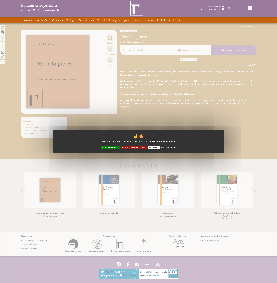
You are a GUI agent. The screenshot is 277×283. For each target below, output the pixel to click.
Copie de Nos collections (169, 20)
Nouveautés (28, 20)
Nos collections (86, 20)
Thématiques (56, 20)
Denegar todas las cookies (134, 147)
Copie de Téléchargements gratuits (114, 20)
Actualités (42, 20)
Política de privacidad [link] (168, 147)
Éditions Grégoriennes (39, 5)
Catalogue (71, 20)
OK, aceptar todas (110, 147)
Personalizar (154, 147)
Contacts (149, 20)
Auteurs (138, 20)
